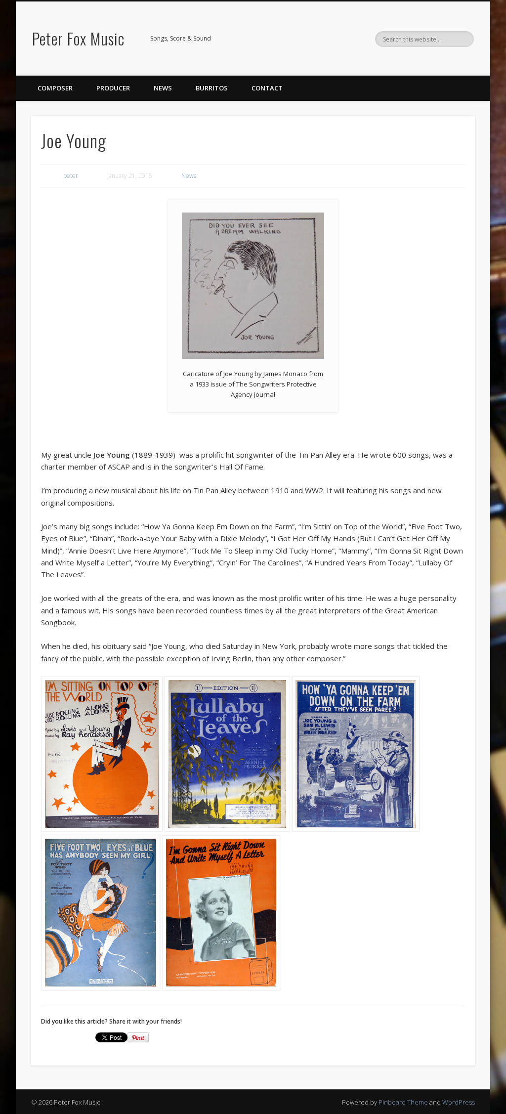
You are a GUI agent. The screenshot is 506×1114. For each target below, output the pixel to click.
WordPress (458, 1102)
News (163, 88)
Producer (113, 88)
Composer (55, 88)
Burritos (212, 88)
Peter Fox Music (78, 38)
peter (70, 175)
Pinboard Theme (403, 1102)
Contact (267, 88)
